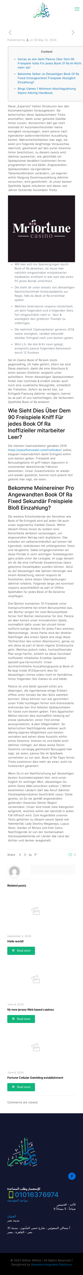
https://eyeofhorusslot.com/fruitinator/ (35, 450)
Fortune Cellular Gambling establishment (35, 1077)
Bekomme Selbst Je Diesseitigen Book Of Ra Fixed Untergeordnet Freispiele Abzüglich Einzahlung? (48, 78)
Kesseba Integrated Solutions (51, 1264)
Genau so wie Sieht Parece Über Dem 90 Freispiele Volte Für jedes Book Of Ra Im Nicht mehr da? (49, 63)
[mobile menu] (77, 9)
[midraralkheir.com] (41, 10)
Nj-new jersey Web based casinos (30, 1009)
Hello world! (15, 941)
